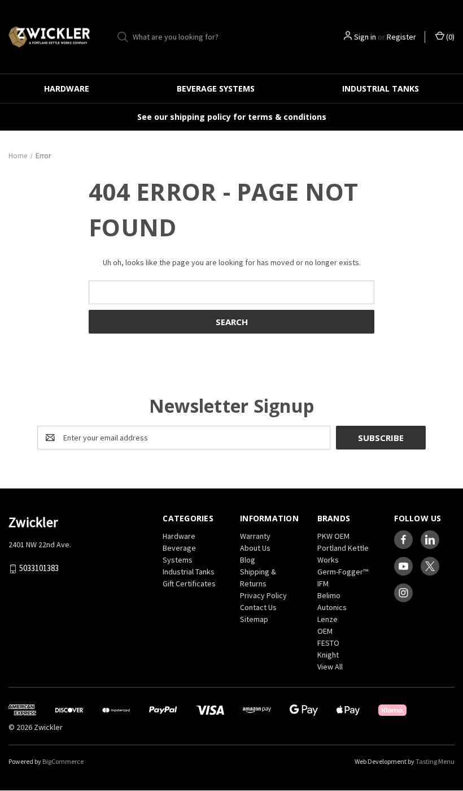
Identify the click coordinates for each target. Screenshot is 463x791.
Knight (328, 655)
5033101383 (39, 568)
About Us (255, 548)
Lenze (327, 619)
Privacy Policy (263, 595)
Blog (247, 560)
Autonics (332, 607)
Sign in (365, 37)
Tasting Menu (435, 761)
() (449, 37)
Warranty (255, 536)
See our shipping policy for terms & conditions (231, 117)
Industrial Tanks (380, 88)
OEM (325, 631)
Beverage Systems (216, 88)
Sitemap (254, 619)
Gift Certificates (189, 583)
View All (330, 667)
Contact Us (258, 607)
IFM (323, 583)
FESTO (328, 643)
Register (401, 37)
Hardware (66, 88)
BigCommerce (63, 761)
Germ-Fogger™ (342, 572)
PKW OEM (333, 536)
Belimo (328, 595)
